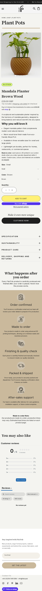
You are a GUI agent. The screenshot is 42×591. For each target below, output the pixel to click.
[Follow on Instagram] (3, 584)
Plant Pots (16, 17)
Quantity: (5, 185)
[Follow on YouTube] (21, 584)
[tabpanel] (21, 510)
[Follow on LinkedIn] (16, 584)
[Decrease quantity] (6, 190)
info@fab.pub (23, 578)
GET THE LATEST (19, 565)
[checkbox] (18, 499)
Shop (9, 17)
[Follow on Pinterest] (12, 583)
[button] (21, 458)
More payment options (21, 207)
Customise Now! (21, 221)
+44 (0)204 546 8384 (9, 578)
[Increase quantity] (12, 190)
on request (5, 160)
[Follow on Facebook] (8, 584)
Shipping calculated (19, 104)
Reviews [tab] (7, 488)
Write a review (21, 480)
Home (4, 17)
